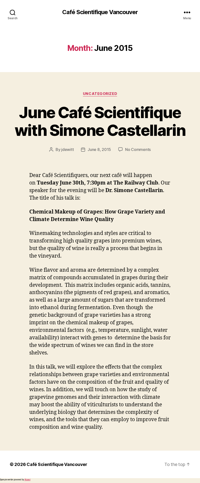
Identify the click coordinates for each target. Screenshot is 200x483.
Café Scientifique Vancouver (100, 12)
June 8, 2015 (99, 149)
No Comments (138, 149)
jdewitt (67, 149)
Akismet (27, 479)
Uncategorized (100, 94)
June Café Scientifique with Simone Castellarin (100, 121)
